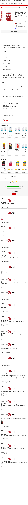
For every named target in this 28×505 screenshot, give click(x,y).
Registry (3, 4)
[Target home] (1, 8)
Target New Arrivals (2, 0)
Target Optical (17, 2)
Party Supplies (4, 2)
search (19, 7)
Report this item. (21, 79)
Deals (19, 2)
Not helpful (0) (12, 115)
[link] (17, 15)
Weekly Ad (11, 3)
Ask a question (5, 120)
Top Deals (5, 3)
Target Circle (7, 4)
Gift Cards (9, 2)
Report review (8, 207)
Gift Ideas (7, 2)
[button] (17, 15)
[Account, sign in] (23, 7)
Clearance (21, 2)
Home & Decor (22, 0)
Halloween (11, 0)
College (9, 0)
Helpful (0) (10, 115)
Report (15, 115)
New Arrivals (24, 2)
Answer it (5, 116)
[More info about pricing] (26, 16)
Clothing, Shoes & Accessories (16, 0)
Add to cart (16, 19)
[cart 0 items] (26, 7)
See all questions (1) (5, 118)
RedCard (5, 4)
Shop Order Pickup (15, 3)
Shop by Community (12, 2)
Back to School (6, 0)
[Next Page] (27, 132)
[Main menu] (4, 7)
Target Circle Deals (8, 3)
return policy (6, 108)
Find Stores (10, 4)
